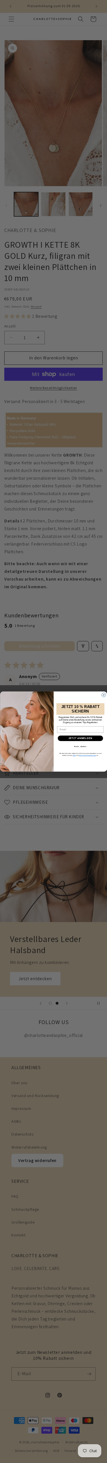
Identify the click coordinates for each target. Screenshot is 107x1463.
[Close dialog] (104, 695)
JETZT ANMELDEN (80, 738)
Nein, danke (80, 747)
